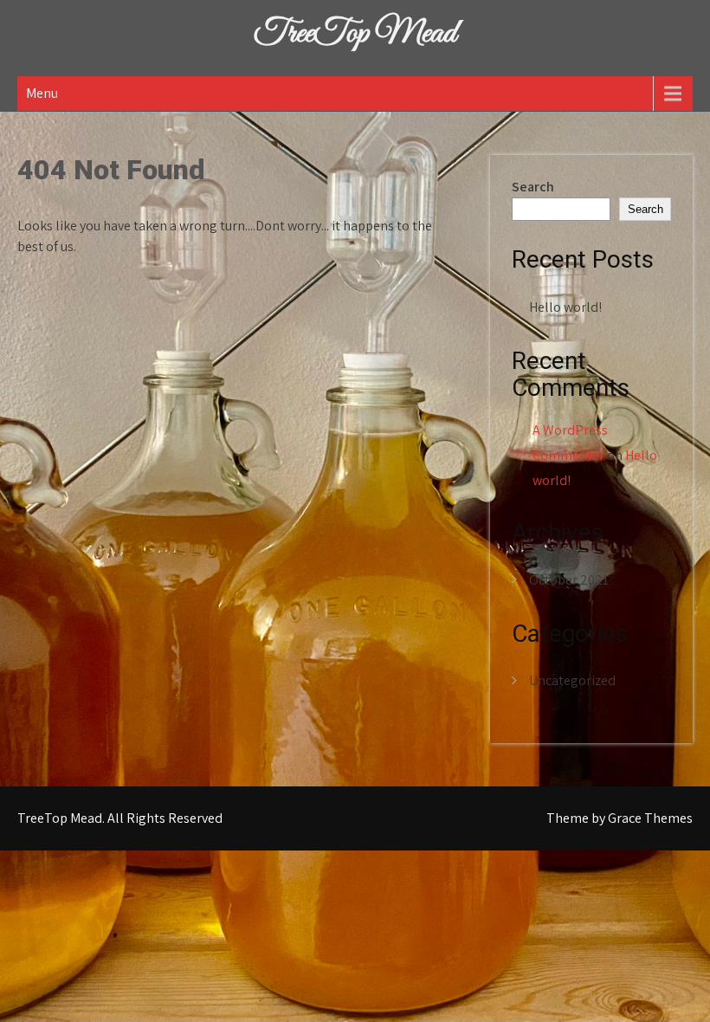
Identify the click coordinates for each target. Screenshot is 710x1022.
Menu (42, 93)
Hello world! (565, 307)
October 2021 (569, 580)
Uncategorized (572, 680)
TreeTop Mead (355, 33)
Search (533, 187)
